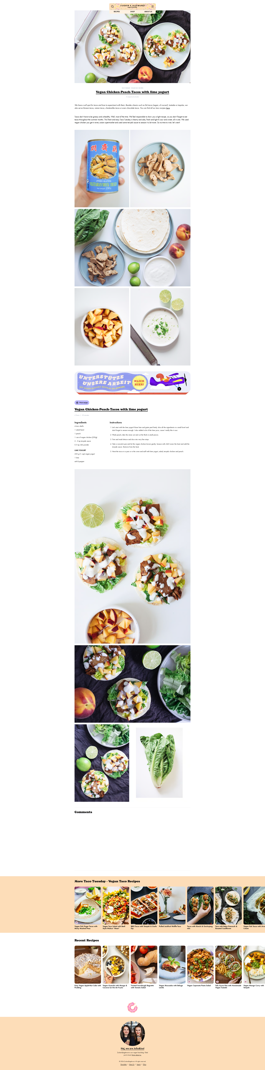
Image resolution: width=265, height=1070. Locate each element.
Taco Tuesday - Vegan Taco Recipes (132, 88)
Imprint (139, 1064)
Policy (144, 1064)
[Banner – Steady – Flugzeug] (132, 383)
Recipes (117, 12)
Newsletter (123, 1064)
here (168, 108)
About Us (148, 12)
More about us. (137, 1055)
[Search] (112, 6)
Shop (132, 12)
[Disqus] (132, 842)
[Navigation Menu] (152, 6)
